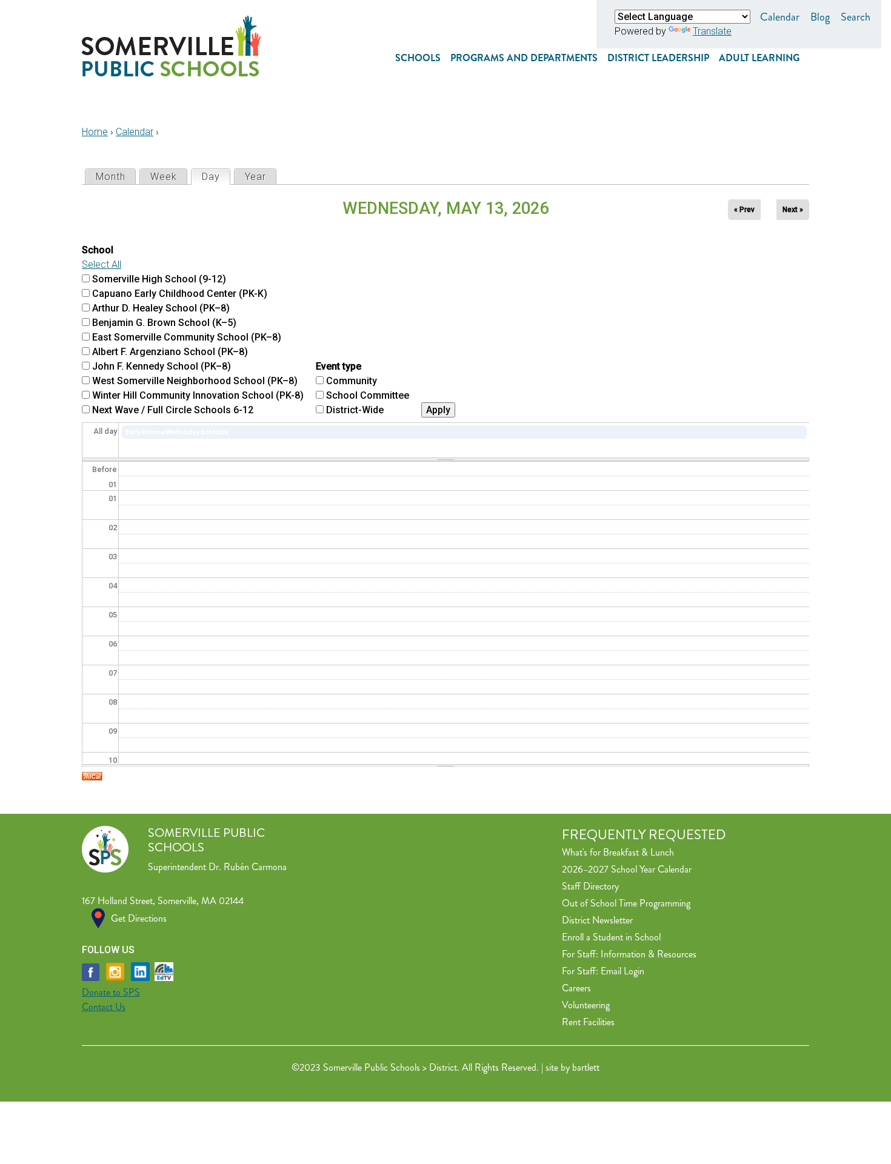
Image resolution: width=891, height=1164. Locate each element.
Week (163, 176)
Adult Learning (759, 58)
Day (216, 176)
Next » (793, 209)
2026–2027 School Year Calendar (627, 869)
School (97, 250)
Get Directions (139, 918)
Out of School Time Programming (626, 903)
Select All (101, 264)
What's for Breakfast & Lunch (618, 852)
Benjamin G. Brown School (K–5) (164, 322)
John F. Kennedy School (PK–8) (161, 366)
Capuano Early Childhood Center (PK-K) (179, 293)
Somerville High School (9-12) (159, 279)
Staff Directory (590, 886)
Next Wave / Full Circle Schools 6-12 (172, 410)
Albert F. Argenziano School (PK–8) (170, 352)
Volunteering (586, 1005)
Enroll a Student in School (611, 937)
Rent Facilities (588, 1022)
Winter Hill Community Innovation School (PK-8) (198, 395)
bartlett (585, 1067)
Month (110, 176)
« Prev (744, 209)
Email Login (622, 971)
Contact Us (103, 1007)
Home (95, 132)
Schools (418, 58)
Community (351, 381)
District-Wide (355, 410)
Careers (576, 988)
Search (855, 17)
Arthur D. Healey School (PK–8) (161, 308)
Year (255, 176)
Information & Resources (648, 954)
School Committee (367, 395)
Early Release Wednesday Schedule (177, 432)
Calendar (779, 17)
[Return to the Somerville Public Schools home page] (171, 73)
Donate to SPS (111, 992)
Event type (338, 366)
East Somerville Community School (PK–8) (186, 337)
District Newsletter (597, 920)
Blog (820, 17)
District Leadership (658, 58)
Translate (712, 31)
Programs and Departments (524, 58)
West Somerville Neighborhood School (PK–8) (195, 381)
